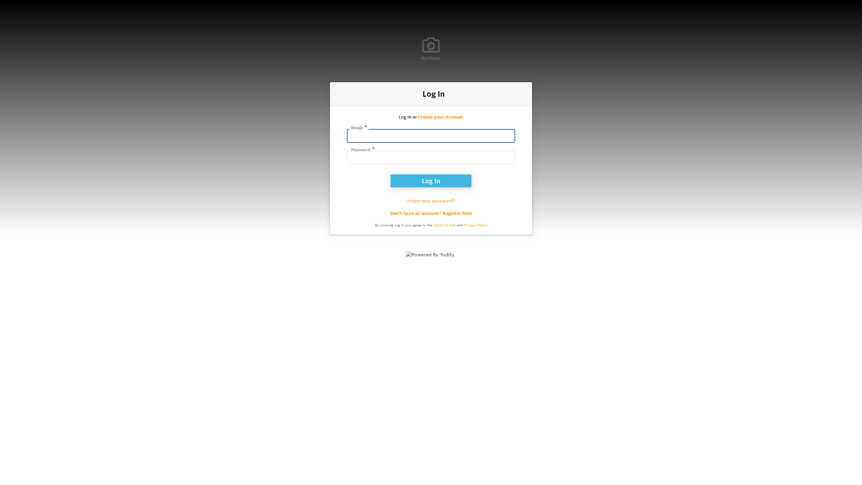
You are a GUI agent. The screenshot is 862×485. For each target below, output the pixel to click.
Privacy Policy (475, 225)
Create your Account (440, 117)
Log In (431, 181)
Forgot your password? (431, 200)
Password (360, 150)
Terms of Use (444, 225)
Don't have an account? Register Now (431, 213)
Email (357, 128)
